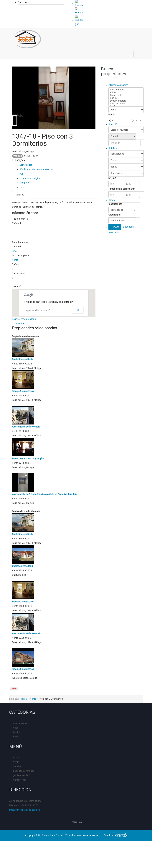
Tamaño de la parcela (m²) (122, 189)
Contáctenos (20, 780)
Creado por (108, 835)
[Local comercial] (126, 100)
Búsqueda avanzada (23, 771)
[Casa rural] (126, 95)
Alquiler (17, 766)
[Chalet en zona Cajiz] (23, 554)
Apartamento (20, 723)
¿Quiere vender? (21, 775)
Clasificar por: (115, 204)
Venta (15, 260)
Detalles (19, 194)
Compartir (24, 182)
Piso (14, 251)
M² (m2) (112, 178)
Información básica (118, 85)
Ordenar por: (114, 214)
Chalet (16, 732)
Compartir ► (18, 323)
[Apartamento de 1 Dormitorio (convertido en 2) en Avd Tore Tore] (23, 482)
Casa (16, 727)
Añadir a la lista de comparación (36, 169)
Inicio (16, 757)
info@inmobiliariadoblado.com (25, 810)
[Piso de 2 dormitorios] (23, 379)
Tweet (22, 187)
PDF (21, 173)
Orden (111, 200)
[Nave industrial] (126, 103)
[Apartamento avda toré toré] (23, 415)
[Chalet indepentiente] (23, 347)
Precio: (111, 114)
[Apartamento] (126, 89)
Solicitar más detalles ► (24, 319)
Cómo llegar (25, 165)
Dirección (113, 124)
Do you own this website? (37, 310)
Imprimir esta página (29, 178)
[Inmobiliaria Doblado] (27, 39)
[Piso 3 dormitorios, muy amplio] (23, 447)
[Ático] (126, 92)
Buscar (115, 226)
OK (77, 310)
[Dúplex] (126, 98)
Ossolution (77, 822)
